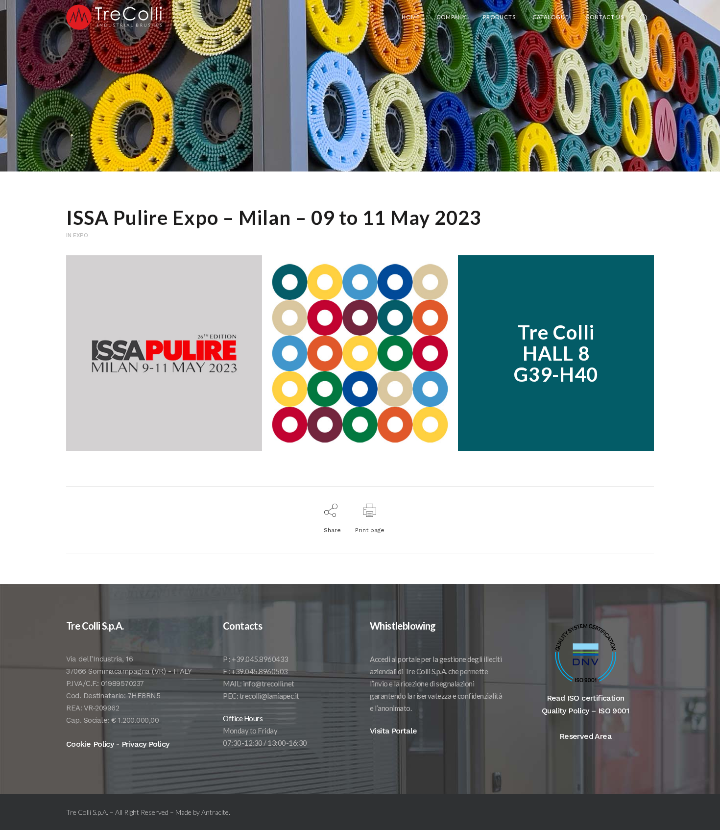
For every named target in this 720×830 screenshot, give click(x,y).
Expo (80, 235)
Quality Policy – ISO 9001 (585, 710)
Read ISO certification (585, 698)
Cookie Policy (90, 744)
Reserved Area (585, 736)
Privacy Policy (145, 744)
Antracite (215, 812)
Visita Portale (393, 730)
